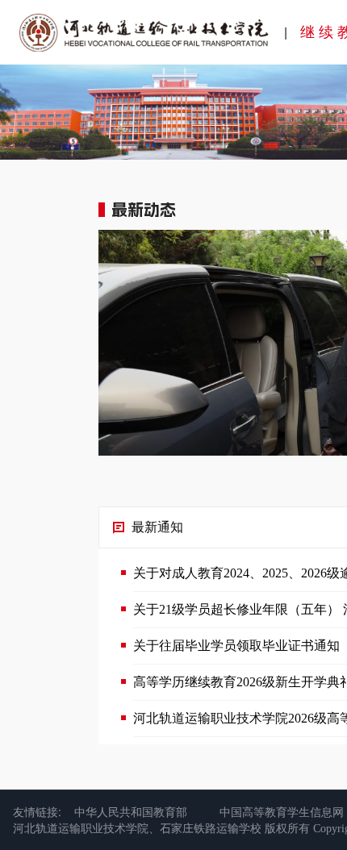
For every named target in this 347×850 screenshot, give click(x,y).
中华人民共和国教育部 (130, 811)
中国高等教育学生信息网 (281, 811)
